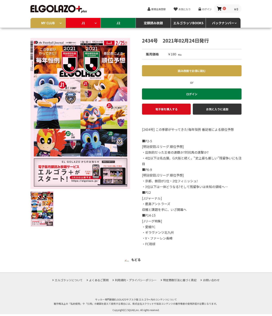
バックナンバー (223, 22)
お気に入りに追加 (217, 109)
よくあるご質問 (99, 280)
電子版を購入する (166, 109)
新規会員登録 (158, 9)
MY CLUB (48, 22)
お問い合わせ (211, 280)
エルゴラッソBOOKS (188, 22)
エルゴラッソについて (69, 280)
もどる (136, 259)
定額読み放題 (153, 22)
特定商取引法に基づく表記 (180, 280)
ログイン (207, 9)
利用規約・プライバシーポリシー (136, 280)
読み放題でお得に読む (192, 71)
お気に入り (185, 9)
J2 (118, 22)
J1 (83, 22)
